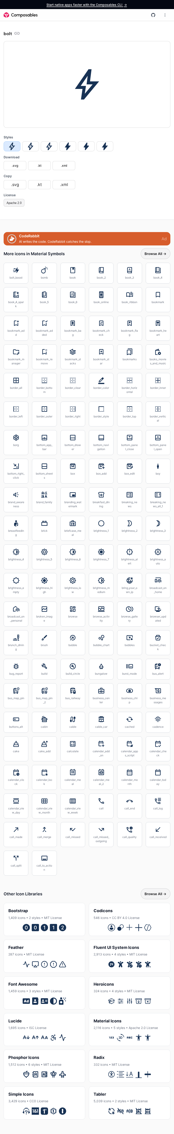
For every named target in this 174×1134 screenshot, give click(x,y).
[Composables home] (21, 15)
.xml (64, 165)
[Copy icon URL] (17, 33)
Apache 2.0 (14, 203)
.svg (15, 165)
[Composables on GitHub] (153, 15)
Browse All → (156, 254)
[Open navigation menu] (165, 15)
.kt (39, 165)
